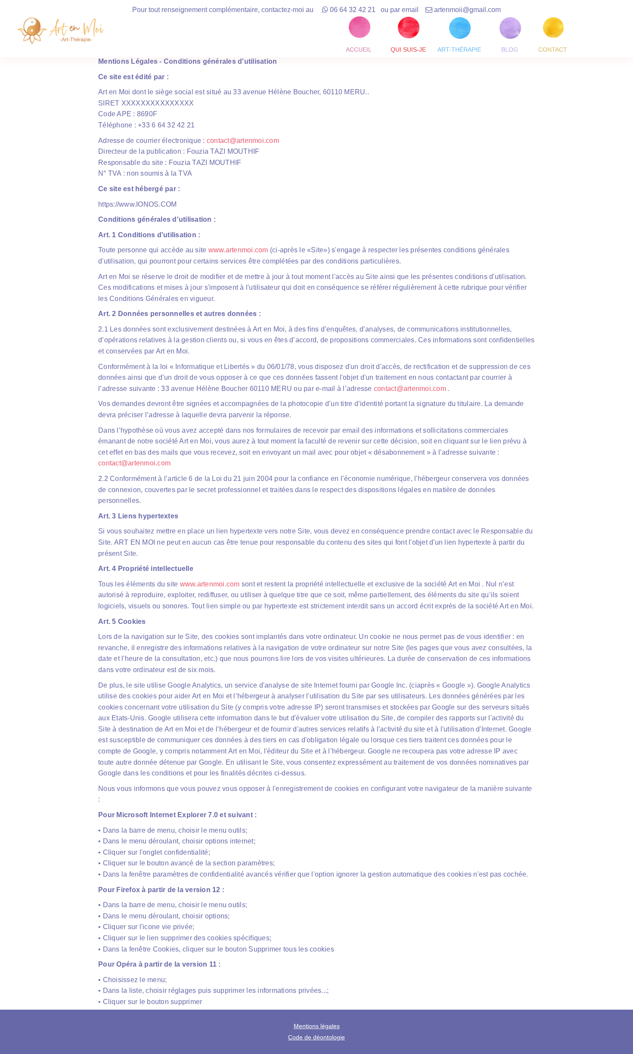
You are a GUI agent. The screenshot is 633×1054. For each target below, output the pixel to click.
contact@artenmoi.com (243, 140)
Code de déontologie (316, 1037)
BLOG (514, 49)
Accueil (359, 49)
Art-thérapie (459, 49)
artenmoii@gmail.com (467, 9)
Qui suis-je (408, 49)
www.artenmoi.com (237, 250)
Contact (552, 49)
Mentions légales (317, 1026)
